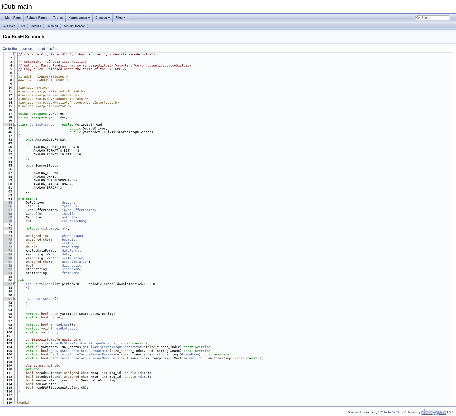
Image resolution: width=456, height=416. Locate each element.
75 (7, 239)
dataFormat (71, 250)
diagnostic (71, 265)
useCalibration (75, 261)
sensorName (71, 269)
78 (7, 250)
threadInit (60, 324)
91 (7, 299)
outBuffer (70, 217)
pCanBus (70, 206)
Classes (101, 17)
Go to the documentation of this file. (30, 49)
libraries (36, 25)
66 (7, 206)
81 (7, 261)
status (67, 243)
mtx (65, 228)
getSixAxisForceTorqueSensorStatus (114, 347)
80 (7, 258)
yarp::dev (57, 117)
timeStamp (70, 247)
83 (7, 269)
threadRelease (63, 328)
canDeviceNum (73, 221)
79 (7, 254)
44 (7, 124)
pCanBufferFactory (80, 210)
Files (119, 17)
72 (7, 228)
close (55, 317)
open (54, 314)
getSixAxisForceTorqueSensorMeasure (83, 358)
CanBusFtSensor (43, 124)
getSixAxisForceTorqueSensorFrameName (85, 354)
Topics (58, 17)
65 (7, 202)
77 (7, 247)
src (23, 25)
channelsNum (72, 236)
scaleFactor (72, 258)
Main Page (13, 17)
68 (7, 213)
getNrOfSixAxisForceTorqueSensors (84, 343)
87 (7, 284)
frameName (70, 273)
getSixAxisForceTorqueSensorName (80, 351)
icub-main (9, 25)
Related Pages (36, 17)
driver (67, 202)
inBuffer (69, 213)
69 (7, 217)
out (192, 358)
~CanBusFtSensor (40, 299)
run (53, 332)
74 (7, 236)
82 (7, 265)
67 (7, 210)
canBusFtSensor (74, 25)
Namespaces (77, 17)
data (66, 254)
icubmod (52, 25)
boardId (68, 239)
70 (7, 221)
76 (7, 243)
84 (7, 273)
